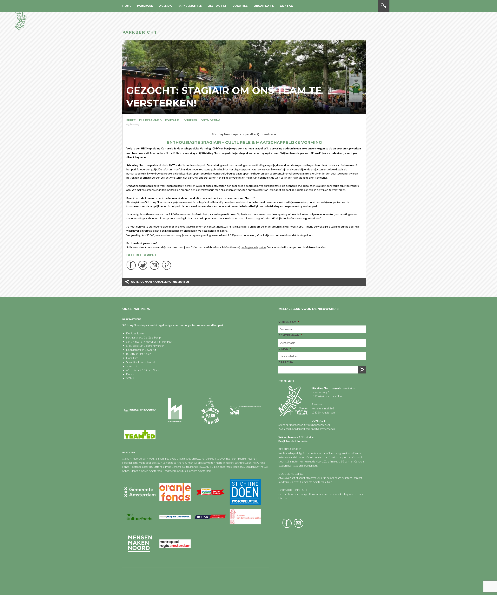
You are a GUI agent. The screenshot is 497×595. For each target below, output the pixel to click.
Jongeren (189, 120)
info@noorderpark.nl (317, 424)
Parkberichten (190, 6)
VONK (130, 378)
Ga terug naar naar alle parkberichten (160, 281)
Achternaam (290, 335)
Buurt (131, 120)
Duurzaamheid (150, 120)
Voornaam (288, 322)
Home (126, 6)
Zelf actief (217, 6)
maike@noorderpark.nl (254, 247)
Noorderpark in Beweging (141, 349)
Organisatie (264, 6)
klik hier (282, 498)
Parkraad (145, 6)
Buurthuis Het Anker (138, 353)
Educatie (172, 120)
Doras (130, 374)
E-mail (284, 349)
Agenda (165, 6)
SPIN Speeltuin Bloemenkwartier (145, 345)
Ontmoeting (210, 120)
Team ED (131, 366)
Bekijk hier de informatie (293, 441)
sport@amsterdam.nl (323, 428)
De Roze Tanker (135, 333)
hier (329, 481)
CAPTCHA (285, 362)
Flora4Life (132, 357)
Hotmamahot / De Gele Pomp (143, 337)
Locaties (240, 6)
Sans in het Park (135, 341)
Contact (287, 6)
